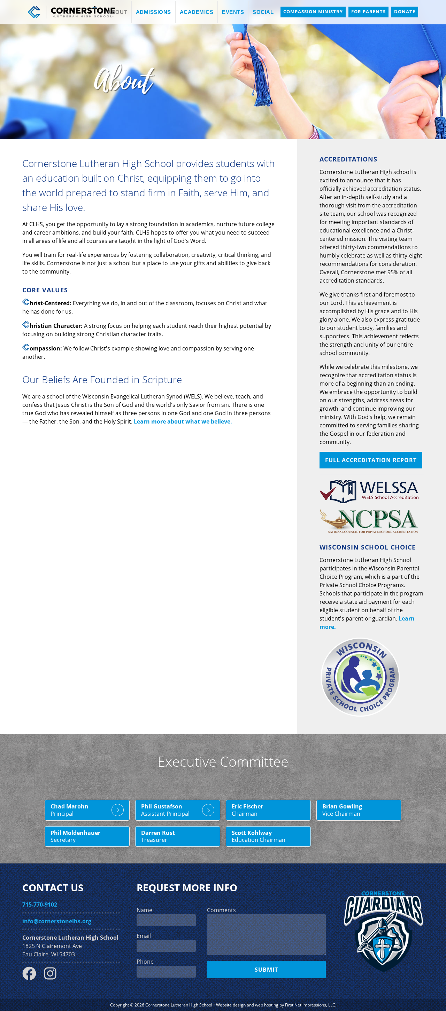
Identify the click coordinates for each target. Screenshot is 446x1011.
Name (144, 910)
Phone (145, 961)
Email (144, 936)
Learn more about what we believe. (183, 421)
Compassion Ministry (313, 11)
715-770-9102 (39, 904)
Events (233, 12)
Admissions (153, 12)
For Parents (368, 11)
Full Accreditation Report (371, 460)
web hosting (266, 1005)
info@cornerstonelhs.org (56, 921)
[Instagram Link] (53, 978)
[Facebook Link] (32, 978)
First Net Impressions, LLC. (310, 1005)
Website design (231, 1005)
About (117, 12)
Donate (404, 11)
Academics (197, 12)
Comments (221, 910)
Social (263, 12)
